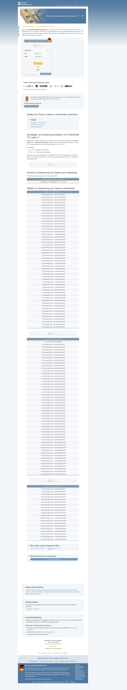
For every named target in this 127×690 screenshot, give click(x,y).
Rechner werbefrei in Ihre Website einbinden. (35, 89)
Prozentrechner (47, 592)
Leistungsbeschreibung (32, 74)
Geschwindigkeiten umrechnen (79, 668)
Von (26, 53)
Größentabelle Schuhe (80, 675)
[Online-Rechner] (25, 5)
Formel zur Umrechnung (37, 124)
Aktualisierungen (59, 97)
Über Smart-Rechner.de (46, 661)
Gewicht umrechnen (79, 671)
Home (40, 653)
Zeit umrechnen (78, 677)
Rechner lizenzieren (67, 5)
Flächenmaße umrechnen (70, 590)
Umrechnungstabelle (36, 127)
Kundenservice (34, 661)
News (56, 661)
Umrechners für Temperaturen (46, 632)
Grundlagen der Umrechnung (38, 122)
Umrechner (49, 653)
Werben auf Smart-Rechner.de (68, 661)
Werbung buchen (78, 5)
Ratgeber (44, 653)
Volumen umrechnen (79, 670)
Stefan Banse (56, 99)
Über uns (85, 5)
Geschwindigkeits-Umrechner (33, 593)
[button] (50, 50)
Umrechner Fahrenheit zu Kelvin (38, 548)
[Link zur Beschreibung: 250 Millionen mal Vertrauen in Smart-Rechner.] (49, 40)
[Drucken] (26, 41)
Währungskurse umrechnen (72, 592)
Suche (59, 5)
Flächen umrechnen (79, 679)
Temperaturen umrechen (80, 676)
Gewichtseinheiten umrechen (55, 590)
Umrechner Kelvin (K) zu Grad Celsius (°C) (53, 549)
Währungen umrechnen (80, 672)
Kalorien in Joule (30, 592)
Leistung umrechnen (41, 590)
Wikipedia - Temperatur (33, 609)
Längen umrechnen (31, 590)
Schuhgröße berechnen (58, 592)
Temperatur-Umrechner (32, 106)
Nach (26, 56)
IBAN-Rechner (39, 592)
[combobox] (41, 53)
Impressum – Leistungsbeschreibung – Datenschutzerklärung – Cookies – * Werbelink (56, 682)
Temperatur (28, 50)
